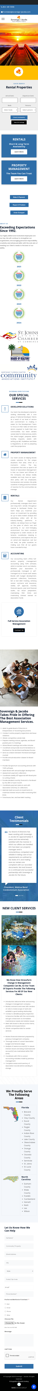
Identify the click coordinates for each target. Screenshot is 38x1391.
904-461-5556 (8, 7)
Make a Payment (19, 197)
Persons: (28, 105)
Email (8, 1308)
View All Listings (19, 122)
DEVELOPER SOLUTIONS (22, 406)
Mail (8, 1304)
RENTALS (15, 495)
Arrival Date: (10, 96)
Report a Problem (19, 205)
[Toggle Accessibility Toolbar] (33, 1386)
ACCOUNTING (17, 553)
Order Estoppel (19, 212)
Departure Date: (28, 96)
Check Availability (19, 117)
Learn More (19, 152)
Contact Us (19, 630)
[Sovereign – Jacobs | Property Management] (19, 19)
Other (8, 1315)
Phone (9, 1311)
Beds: (10, 105)
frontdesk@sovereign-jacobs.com (16, 12)
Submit (19, 1366)
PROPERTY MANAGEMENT (23, 452)
